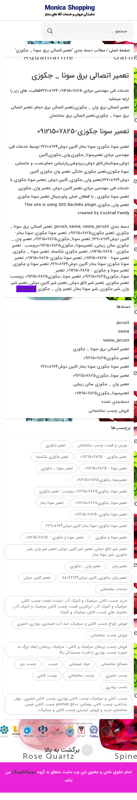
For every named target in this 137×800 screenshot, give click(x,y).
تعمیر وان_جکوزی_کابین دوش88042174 (94, 578)
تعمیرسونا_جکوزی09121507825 (65, 245)
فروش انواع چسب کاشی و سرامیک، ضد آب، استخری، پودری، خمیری (72, 624)
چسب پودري (116, 687)
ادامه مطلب (26, 289)
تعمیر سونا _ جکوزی (31, 251)
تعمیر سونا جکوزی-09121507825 (83, 131)
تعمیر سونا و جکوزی (31, 264)
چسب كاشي (47, 675)
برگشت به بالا (63, 750)
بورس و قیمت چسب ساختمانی (102, 445)
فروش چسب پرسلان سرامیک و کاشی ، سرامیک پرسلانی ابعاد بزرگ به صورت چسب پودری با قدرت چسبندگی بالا (72, 649)
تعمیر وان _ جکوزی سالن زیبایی (101, 384)
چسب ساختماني (81, 675)
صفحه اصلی (119, 50)
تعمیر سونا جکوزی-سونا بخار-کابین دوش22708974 (72, 261)
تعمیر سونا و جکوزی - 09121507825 (98, 270)
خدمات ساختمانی (113, 589)
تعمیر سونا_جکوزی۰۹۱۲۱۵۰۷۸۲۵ (62, 239)
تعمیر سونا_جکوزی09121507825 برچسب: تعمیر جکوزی (83, 491)
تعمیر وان (119, 566)
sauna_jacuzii (96, 226)
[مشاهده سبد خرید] (10, 32)
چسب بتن (27, 664)
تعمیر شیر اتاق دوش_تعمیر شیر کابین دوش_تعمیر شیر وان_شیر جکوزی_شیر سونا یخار (77, 552)
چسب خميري (116, 675)
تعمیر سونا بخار (52, 503)
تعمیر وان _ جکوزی (55, 289)
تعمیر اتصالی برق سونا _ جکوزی (101, 349)
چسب (52, 664)
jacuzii (60, 226)
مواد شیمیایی (79, 664)
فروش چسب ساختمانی (109, 410)
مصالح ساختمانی (114, 664)
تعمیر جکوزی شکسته (69, 251)
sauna (74, 226)
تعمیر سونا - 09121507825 (106, 258)
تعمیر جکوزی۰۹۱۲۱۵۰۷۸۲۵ (91, 233)
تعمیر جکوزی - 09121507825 (103, 457)
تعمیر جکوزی (56, 445)
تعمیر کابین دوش (37, 578)
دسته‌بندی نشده (115, 401)
